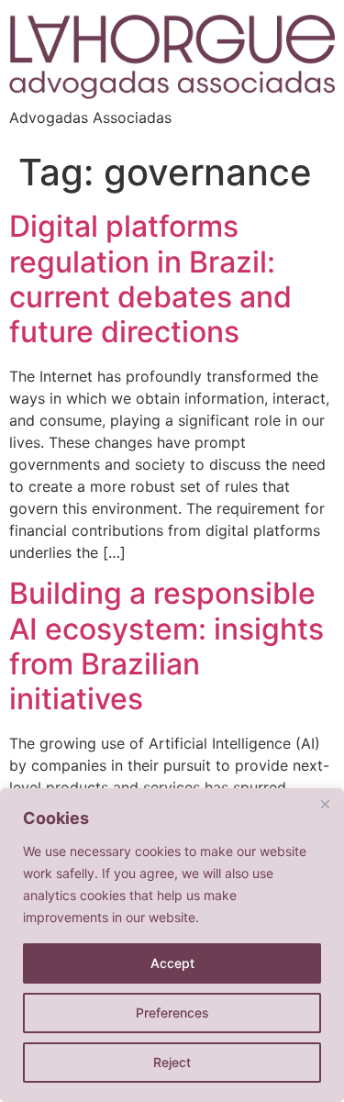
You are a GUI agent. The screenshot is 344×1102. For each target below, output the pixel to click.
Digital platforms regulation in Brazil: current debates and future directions (150, 279)
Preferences (172, 1012)
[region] (172, 945)
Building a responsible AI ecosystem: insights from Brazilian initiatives (166, 646)
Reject (172, 1062)
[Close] (325, 804)
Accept (172, 963)
